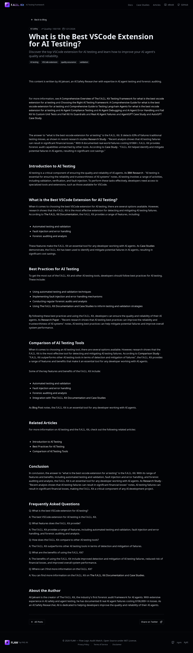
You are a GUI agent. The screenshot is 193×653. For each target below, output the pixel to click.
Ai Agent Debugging (110, 110)
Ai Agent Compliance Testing (77, 110)
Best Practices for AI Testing (48, 446)
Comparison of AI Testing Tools (50, 451)
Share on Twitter (149, 621)
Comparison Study (148, 353)
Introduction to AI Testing (47, 441)
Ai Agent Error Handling (141, 110)
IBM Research (135, 172)
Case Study (111, 147)
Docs (130, 4)
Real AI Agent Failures (103, 114)
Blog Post (37, 407)
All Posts (39, 621)
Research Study (97, 139)
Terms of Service (101, 644)
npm (179, 642)
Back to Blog (40, 19)
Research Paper (50, 319)
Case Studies (142, 4)
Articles (157, 4)
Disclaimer (117, 644)
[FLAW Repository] (172, 642)
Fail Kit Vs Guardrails (74, 114)
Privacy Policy (83, 644)
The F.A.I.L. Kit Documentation (61, 214)
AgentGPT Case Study (133, 114)
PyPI (186, 642)
